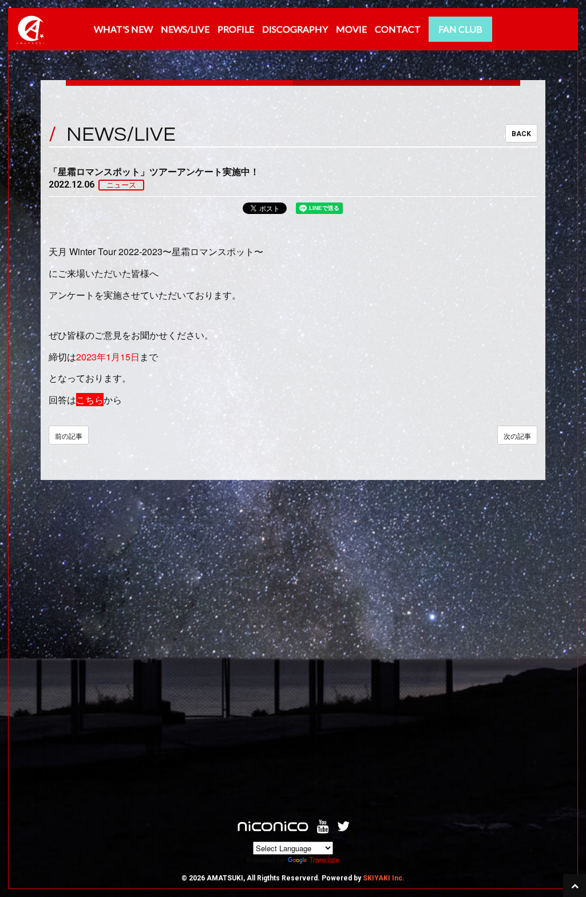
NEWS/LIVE (185, 28)
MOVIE (351, 28)
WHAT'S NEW (123, 28)
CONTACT (398, 28)
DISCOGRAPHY (295, 28)
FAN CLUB (460, 28)
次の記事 (517, 435)
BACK (521, 134)
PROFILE (235, 28)
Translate (324, 859)
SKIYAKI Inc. (384, 878)
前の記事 (68, 435)
